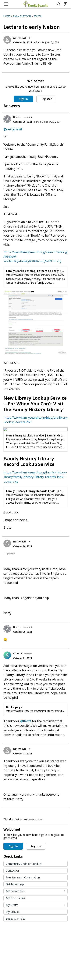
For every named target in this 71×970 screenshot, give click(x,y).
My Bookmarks (35, 891)
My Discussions (15, 898)
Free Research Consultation (23, 877)
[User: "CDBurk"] (7, 655)
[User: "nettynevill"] (7, 40)
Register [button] (46, 99)
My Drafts (35, 905)
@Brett (25, 721)
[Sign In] (65, 4)
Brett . (17, 117)
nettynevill (20, 38)
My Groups (12, 911)
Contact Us (13, 870)
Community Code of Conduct (24, 864)
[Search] (58, 4)
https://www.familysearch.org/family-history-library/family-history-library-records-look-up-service (35, 476)
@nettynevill (13, 129)
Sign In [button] (23, 99)
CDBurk (17, 653)
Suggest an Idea (16, 918)
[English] (35, 4)
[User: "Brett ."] (7, 119)
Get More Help (15, 884)
